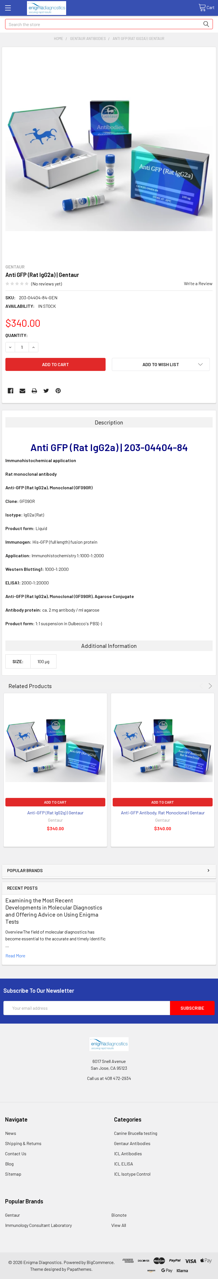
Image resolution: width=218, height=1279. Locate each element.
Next (209, 685)
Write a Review (198, 283)
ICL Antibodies (128, 1153)
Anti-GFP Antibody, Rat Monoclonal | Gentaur (163, 812)
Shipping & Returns (23, 1143)
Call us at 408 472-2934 (109, 1078)
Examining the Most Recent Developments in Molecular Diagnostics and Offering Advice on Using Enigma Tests (53, 911)
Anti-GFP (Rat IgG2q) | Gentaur (55, 812)
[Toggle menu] (8, 8)
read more (15, 955)
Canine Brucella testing (135, 1133)
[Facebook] (10, 391)
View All (118, 1225)
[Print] (34, 391)
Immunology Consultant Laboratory (38, 1225)
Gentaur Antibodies (132, 1143)
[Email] (22, 391)
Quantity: (16, 335)
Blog (9, 1163)
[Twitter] (46, 391)
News (10, 1133)
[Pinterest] (58, 391)
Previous (202, 685)
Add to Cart (55, 802)
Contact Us (15, 1153)
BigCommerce (100, 1262)
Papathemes (79, 1269)
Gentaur (12, 1215)
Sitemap (13, 1173)
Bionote (119, 1215)
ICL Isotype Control (132, 1173)
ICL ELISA (123, 1163)
